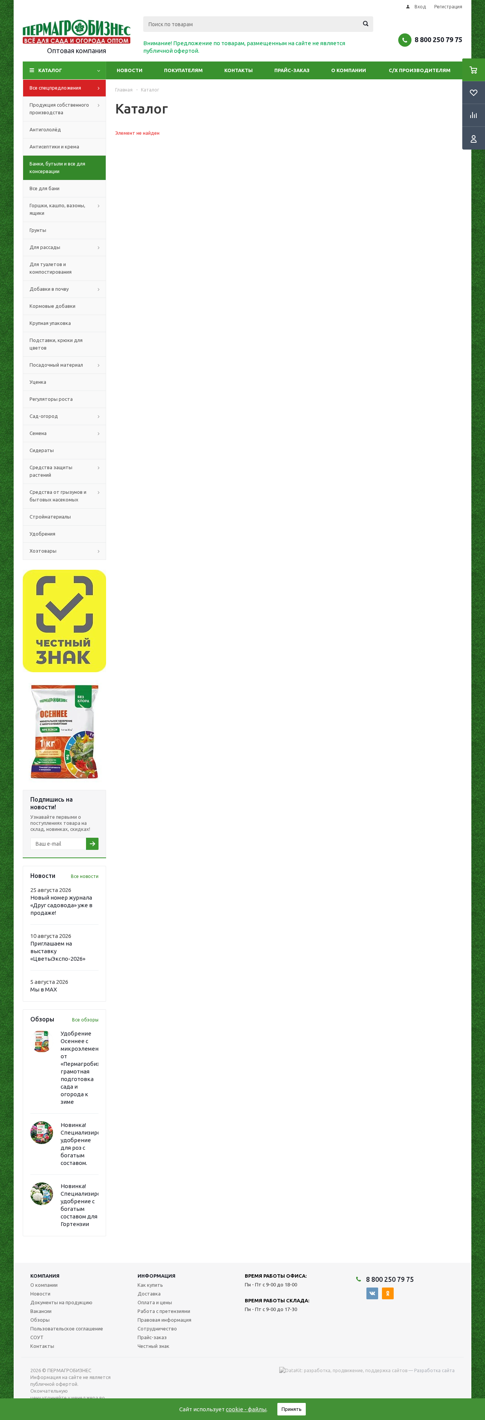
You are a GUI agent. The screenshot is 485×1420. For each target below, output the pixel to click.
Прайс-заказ (292, 70)
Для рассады (45, 247)
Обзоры (40, 1319)
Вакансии (41, 1311)
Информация (156, 1275)
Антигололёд (45, 129)
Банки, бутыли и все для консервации (57, 167)
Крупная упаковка (50, 323)
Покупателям (183, 70)
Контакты (238, 70)
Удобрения (42, 533)
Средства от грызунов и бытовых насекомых (58, 495)
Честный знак (153, 1346)
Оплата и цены (155, 1302)
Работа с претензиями (164, 1311)
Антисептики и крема (54, 146)
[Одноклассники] (388, 1293)
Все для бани (44, 188)
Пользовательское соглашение (66, 1328)
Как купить (150, 1285)
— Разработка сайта (431, 1370)
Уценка (38, 382)
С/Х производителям (420, 70)
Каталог (50, 70)
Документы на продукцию (61, 1302)
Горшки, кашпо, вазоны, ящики (57, 209)
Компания (44, 1275)
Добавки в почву (49, 289)
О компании (348, 70)
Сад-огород (44, 416)
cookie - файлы (246, 1409)
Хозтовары (43, 550)
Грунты (38, 230)
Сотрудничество (157, 1328)
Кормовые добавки (52, 306)
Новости (129, 70)
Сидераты (42, 450)
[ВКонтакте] (372, 1293)
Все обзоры (85, 1019)
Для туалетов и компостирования (51, 268)
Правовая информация (164, 1319)
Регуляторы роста (51, 399)
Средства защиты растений (51, 471)
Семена (38, 433)
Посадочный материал (56, 364)
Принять (292, 1409)
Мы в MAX (43, 989)
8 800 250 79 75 (438, 39)
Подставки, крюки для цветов (56, 343)
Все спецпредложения (55, 87)
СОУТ (37, 1337)
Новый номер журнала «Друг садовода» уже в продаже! (61, 905)
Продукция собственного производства (59, 108)
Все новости (85, 876)
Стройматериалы (50, 516)
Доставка (149, 1293)
